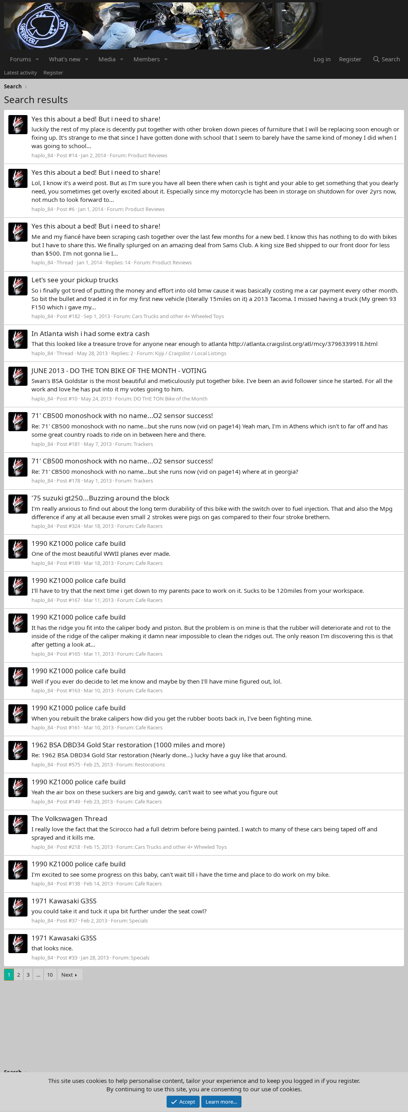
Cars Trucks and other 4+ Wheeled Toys (178, 316)
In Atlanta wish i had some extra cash (90, 333)
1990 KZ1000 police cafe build (78, 543)
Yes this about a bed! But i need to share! (96, 118)
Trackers (143, 444)
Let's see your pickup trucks (74, 279)
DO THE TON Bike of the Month (170, 398)
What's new (64, 59)
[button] (37, 59)
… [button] (38, 974)
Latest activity (20, 72)
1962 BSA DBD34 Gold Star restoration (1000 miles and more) (128, 744)
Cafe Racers (149, 526)
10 (50, 974)
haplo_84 (42, 155)
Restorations (150, 764)
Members (146, 59)
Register (53, 72)
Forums (20, 59)
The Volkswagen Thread (69, 818)
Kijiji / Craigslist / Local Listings (190, 353)
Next (67, 974)
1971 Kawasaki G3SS (63, 900)
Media (107, 59)
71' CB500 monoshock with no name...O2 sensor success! (122, 415)
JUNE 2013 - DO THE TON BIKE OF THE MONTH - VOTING (118, 370)
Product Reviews (147, 155)
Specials (138, 920)
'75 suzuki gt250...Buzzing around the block (100, 497)
